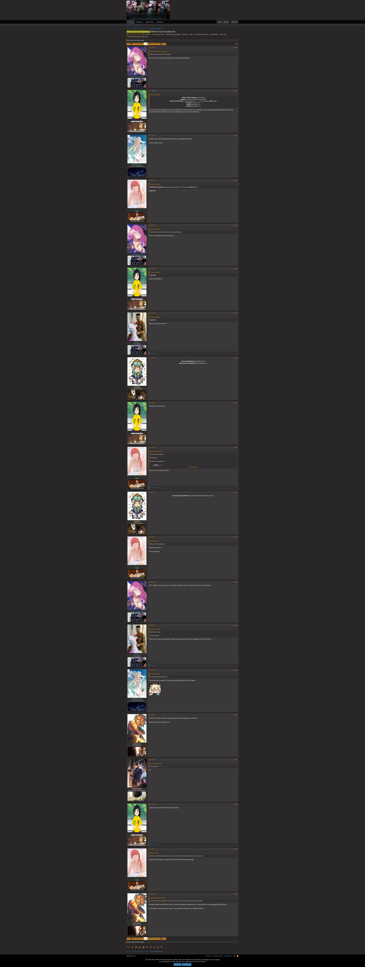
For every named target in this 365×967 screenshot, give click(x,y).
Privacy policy (227, 956)
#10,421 (235, 47)
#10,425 (235, 225)
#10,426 (235, 268)
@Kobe (197, 101)
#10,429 (235, 403)
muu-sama (185, 34)
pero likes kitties (213, 34)
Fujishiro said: (154, 94)
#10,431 (235, 492)
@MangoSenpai (163, 766)
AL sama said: (154, 272)
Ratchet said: (153, 229)
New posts (129, 25)
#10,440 (235, 894)
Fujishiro (130, 34)
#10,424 (235, 180)
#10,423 (235, 135)
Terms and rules (217, 956)
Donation (139, 22)
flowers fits (148, 34)
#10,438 (235, 804)
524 (153, 44)
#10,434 (235, 625)
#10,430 (235, 447)
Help (234, 956)
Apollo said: (153, 541)
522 (146, 44)
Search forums (138, 25)
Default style (131, 956)
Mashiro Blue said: (155, 451)
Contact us (209, 956)
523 (149, 44)
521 (142, 44)
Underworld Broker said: (157, 898)
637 (159, 44)
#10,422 (235, 91)
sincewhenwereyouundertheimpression (137, 36)
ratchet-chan (223, 34)
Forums (130, 22)
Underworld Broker (137, 77)
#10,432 (235, 537)
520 (138, 44)
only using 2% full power (201, 34)
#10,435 (235, 670)
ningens (191, 34)
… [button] (135, 44)
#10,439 (235, 849)
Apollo (137, 342)
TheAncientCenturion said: (157, 51)
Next (163, 44)
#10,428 (235, 358)
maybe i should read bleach (173, 34)
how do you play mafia (158, 34)
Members (160, 22)
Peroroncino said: (155, 763)
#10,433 (235, 582)
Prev (129, 44)
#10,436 (235, 715)
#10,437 (235, 759)
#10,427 (235, 313)
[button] (143, 22)
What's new (149, 22)
